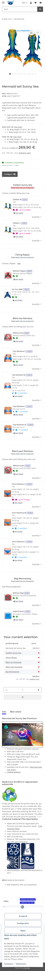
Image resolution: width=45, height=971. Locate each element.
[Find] (40, 9)
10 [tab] (32, 74)
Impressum (8, 964)
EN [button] (23, 2)
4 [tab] (17, 74)
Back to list (8, 19)
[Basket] (40, 2)
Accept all (23, 916)
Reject (23, 931)
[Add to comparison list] (31, 33)
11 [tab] (35, 74)
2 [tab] (12, 74)
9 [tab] (30, 74)
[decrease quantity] (6, 689)
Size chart (18, 127)
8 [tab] (27, 74)
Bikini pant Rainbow (14, 667)
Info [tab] (4, 712)
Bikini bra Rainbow (13, 662)
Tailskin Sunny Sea (13, 653)
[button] (31, 2)
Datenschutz (21, 964)
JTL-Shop (27, 968)
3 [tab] (15, 74)
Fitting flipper (11, 657)
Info (19, 264)
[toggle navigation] (3, 1)
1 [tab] (10, 74)
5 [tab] (20, 74)
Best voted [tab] (15, 712)
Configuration (23, 923)
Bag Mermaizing (12, 671)
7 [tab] (25, 74)
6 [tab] (22, 74)
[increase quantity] (38, 689)
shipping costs (25, 153)
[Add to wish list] (37, 33)
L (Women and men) (27, 903)
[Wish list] (35, 2)
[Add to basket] (4, 26)
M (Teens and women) (27, 899)
